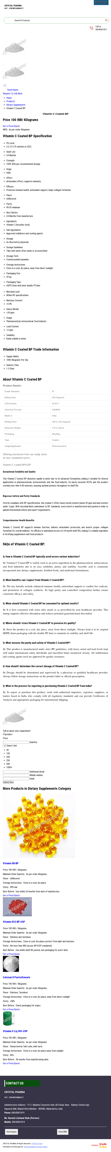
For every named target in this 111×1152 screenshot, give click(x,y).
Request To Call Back (12, 93)
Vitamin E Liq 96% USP (15, 1031)
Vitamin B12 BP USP (14, 921)
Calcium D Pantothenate (16, 977)
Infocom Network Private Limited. (36, 1147)
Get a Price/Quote (11, 126)
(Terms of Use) (37, 1144)
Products (10, 101)
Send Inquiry (12, 89)
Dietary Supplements (15, 104)
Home (9, 98)
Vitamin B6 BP (10, 863)
